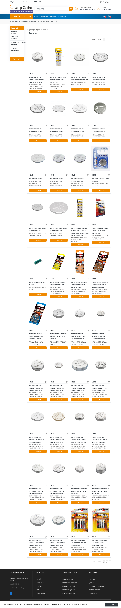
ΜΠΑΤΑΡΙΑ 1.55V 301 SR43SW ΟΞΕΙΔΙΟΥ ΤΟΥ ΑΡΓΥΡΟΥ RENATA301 (58, 336)
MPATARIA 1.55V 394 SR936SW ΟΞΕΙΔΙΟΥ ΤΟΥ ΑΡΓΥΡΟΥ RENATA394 (36, 80)
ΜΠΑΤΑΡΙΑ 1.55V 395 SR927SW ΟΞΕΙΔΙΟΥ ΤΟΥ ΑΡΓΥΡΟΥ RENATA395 (36, 543)
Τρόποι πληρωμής (68, 590)
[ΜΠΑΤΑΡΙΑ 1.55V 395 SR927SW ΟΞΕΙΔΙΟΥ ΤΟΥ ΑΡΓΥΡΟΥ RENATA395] (37, 520)
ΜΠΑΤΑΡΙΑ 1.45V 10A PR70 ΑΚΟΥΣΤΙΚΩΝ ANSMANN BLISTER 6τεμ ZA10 (57, 285)
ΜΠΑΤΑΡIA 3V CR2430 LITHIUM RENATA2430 (35, 180)
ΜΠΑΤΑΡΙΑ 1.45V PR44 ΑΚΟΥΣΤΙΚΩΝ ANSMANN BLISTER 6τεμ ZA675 (36, 336)
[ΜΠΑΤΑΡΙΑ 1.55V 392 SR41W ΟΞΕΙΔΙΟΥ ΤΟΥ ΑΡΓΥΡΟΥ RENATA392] (79, 468)
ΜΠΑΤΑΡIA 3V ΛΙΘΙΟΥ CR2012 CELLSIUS (100, 180)
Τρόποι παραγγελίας (69, 583)
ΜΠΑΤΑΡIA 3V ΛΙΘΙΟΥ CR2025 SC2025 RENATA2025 (58, 229)
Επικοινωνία (62, 16)
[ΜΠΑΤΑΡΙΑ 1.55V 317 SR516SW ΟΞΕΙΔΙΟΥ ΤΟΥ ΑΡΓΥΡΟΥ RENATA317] (100, 313)
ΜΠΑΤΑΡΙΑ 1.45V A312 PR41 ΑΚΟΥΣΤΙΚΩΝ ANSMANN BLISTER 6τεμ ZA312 (100, 285)
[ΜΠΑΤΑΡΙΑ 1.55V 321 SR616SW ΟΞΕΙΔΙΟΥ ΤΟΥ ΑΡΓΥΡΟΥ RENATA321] (58, 365)
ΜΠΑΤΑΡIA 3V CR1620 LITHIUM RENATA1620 (77, 130)
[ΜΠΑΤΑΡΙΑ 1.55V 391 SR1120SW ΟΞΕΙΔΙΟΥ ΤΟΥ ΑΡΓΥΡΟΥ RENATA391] (58, 468)
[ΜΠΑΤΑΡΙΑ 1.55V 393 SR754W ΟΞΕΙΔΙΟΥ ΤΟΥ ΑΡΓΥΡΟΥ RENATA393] (100, 468)
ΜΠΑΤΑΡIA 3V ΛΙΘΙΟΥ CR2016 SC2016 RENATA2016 (37, 229)
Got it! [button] (112, 604)
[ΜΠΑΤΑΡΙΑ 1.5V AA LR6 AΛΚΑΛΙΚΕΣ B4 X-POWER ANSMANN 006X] (79, 520)
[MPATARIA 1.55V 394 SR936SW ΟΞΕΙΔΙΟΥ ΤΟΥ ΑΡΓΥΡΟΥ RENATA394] (37, 57)
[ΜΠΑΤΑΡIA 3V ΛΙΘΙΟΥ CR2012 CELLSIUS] (100, 158)
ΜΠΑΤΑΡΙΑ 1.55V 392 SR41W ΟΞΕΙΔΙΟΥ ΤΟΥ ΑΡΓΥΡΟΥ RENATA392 (79, 491)
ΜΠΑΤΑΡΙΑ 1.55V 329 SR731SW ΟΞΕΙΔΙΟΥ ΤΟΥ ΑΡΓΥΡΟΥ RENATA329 (78, 388)
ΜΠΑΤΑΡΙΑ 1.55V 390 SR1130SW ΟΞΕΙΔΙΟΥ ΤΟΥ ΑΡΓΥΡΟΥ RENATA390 (36, 491)
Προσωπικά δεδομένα (96, 586)
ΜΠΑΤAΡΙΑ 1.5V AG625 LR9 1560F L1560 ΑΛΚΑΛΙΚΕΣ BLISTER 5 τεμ (58, 80)
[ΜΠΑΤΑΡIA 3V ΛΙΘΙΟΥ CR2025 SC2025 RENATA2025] (58, 208)
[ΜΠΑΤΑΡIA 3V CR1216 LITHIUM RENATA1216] (100, 57)
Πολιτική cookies (94, 590)
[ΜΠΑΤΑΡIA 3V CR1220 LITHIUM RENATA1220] (37, 108)
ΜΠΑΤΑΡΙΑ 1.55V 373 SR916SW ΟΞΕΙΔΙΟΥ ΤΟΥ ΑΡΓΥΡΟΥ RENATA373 (57, 440)
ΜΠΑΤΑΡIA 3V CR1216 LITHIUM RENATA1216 (98, 79)
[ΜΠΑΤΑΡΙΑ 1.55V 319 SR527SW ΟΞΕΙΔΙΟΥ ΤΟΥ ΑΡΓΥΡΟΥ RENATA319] (37, 365)
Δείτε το (38, 91)
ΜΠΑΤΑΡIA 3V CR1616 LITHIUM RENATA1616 (56, 130)
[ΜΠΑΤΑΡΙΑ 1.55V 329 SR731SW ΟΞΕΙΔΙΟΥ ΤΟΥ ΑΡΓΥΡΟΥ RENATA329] (79, 365)
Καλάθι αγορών (67, 579)
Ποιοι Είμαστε (44, 16)
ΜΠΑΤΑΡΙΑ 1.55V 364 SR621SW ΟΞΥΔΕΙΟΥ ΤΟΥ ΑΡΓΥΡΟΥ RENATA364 (99, 388)
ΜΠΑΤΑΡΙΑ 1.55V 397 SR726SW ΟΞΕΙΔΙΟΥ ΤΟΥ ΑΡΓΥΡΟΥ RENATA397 (57, 543)
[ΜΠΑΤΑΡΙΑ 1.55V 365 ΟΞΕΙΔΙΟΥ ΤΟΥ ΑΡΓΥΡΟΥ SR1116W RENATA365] (37, 417)
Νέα (37, 590)
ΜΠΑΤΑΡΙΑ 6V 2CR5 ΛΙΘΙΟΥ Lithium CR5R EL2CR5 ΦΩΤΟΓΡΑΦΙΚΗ (100, 231)
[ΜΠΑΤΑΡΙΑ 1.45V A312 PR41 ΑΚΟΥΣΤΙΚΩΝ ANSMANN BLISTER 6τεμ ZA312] (100, 262)
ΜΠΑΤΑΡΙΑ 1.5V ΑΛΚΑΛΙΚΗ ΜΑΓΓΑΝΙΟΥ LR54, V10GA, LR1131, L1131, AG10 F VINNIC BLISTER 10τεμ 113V (79, 232)
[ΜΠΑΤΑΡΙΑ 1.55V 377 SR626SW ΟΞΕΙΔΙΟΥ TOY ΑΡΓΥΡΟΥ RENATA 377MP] (79, 417)
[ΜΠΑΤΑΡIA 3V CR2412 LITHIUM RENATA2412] (100, 108)
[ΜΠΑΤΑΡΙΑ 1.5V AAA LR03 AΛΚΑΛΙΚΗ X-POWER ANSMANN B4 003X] (100, 520)
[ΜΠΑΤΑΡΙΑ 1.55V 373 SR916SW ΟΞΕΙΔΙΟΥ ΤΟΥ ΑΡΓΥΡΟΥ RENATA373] (58, 417)
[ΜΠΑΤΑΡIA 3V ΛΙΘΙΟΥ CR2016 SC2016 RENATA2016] (37, 208)
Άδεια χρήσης (93, 579)
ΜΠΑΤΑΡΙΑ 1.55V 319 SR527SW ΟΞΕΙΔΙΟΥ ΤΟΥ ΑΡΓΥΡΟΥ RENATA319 (36, 388)
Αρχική (36, 16)
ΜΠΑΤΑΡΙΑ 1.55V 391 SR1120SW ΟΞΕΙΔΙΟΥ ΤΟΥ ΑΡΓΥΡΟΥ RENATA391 (57, 491)
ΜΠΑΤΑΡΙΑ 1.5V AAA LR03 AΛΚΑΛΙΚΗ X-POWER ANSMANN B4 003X (99, 543)
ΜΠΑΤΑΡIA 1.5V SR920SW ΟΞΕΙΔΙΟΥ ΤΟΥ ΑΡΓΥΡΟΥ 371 (79, 79)
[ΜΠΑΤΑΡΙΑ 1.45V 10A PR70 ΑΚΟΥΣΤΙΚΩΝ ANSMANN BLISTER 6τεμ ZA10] (58, 262)
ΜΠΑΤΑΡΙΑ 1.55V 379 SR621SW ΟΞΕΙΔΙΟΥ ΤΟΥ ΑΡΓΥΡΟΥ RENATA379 (99, 440)
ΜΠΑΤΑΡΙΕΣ (24, 21)
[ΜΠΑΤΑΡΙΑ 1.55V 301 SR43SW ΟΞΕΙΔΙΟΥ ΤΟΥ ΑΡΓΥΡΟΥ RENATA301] (58, 313)
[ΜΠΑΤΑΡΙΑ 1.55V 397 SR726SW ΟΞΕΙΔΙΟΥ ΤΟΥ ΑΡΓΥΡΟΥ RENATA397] (58, 520)
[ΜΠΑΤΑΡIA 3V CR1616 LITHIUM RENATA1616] (58, 108)
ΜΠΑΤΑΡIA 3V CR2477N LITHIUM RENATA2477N (77, 180)
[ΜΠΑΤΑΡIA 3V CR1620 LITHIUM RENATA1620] (79, 108)
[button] (109, 16)
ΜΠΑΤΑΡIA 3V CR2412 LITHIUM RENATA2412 (98, 130)
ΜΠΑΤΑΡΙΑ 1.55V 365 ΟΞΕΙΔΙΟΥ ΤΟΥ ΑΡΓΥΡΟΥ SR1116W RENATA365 (36, 440)
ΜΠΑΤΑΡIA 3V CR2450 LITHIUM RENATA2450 (56, 180)
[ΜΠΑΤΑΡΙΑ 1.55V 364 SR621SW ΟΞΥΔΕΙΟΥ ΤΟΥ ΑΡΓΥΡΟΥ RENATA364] (100, 365)
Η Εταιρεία (39, 583)
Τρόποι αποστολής (68, 586)
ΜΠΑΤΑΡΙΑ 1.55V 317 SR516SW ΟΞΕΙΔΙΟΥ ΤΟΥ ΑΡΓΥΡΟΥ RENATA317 (99, 336)
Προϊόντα (53, 16)
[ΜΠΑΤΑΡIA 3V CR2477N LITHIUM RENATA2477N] (79, 158)
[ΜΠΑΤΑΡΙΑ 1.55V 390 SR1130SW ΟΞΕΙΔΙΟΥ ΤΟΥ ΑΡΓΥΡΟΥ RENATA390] (37, 468)
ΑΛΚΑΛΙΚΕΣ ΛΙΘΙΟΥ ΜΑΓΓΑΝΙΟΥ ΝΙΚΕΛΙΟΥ (43, 21)
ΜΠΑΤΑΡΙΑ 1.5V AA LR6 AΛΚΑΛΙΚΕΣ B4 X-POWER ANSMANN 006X (78, 543)
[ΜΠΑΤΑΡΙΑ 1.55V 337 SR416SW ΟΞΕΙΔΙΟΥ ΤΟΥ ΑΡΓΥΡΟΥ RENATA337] (79, 313)
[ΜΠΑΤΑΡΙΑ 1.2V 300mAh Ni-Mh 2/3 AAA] (37, 262)
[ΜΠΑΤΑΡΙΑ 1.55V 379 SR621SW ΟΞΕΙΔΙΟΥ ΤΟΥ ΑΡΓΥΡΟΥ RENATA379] (100, 417)
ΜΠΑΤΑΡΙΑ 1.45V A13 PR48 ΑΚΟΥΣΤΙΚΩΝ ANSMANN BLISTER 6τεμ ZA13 (78, 285)
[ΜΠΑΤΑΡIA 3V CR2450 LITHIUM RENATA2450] (58, 158)
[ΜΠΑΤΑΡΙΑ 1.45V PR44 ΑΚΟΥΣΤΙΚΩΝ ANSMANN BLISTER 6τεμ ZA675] (37, 313)
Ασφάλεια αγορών (68, 593)
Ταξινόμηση (33, 33)
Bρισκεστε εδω (14, 21)
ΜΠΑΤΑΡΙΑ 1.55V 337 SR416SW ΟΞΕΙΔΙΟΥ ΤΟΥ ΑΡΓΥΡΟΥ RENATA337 (78, 336)
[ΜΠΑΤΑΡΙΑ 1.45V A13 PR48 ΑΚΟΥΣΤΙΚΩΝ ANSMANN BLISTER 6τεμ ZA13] (79, 262)
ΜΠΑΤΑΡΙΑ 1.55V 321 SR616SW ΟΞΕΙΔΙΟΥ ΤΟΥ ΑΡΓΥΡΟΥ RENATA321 (57, 388)
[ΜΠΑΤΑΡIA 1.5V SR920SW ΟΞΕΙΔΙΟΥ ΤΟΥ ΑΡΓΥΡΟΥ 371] (79, 57)
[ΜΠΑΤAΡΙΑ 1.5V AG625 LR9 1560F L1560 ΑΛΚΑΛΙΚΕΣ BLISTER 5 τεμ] (58, 57)
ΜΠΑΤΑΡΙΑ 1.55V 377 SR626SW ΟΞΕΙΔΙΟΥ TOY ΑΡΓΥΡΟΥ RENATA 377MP (78, 440)
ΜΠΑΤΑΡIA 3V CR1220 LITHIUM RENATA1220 (35, 130)
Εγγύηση (91, 583)
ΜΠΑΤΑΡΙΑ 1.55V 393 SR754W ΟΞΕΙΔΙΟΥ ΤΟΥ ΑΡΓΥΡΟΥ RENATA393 (100, 491)
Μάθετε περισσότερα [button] (81, 604)
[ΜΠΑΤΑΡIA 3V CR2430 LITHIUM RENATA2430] (37, 158)
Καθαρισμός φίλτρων (17, 59)
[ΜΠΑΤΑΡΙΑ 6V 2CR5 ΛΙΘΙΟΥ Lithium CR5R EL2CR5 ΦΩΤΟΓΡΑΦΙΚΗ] (100, 208)
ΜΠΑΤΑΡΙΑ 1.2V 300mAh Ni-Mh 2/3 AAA (37, 283)
